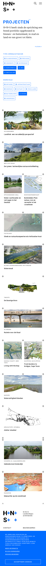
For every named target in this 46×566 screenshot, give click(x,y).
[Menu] (40, 3)
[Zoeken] (35, 3)
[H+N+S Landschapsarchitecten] (10, 516)
